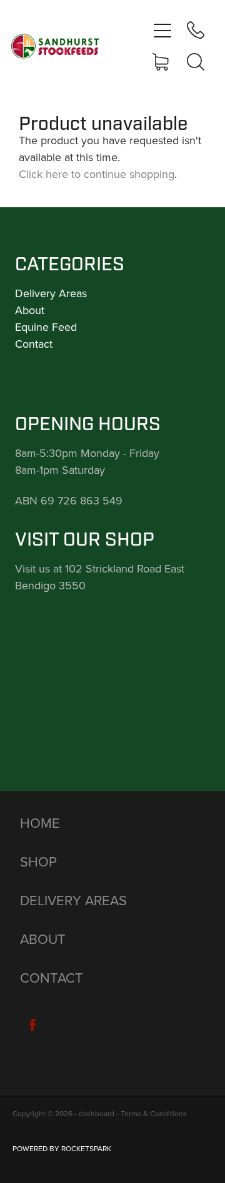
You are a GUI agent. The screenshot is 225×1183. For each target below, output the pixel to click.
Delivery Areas (51, 293)
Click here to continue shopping (96, 174)
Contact (33, 343)
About (29, 310)
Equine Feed (46, 327)
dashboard (96, 1113)
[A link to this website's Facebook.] (32, 1025)
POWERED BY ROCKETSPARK (61, 1148)
